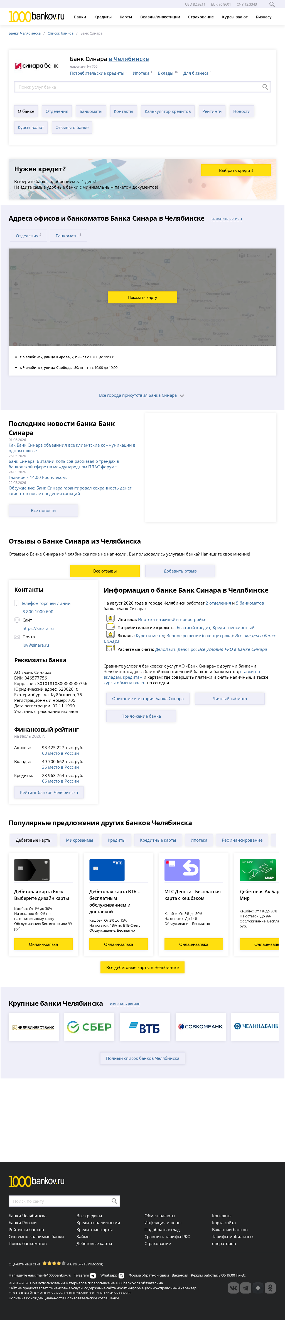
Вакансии (180, 1275)
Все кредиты (89, 1215)
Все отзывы (105, 571)
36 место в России (60, 767)
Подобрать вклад (162, 1229)
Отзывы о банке (72, 127)
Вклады (165, 73)
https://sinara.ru (38, 628)
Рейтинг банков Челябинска (49, 792)
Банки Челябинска (25, 33)
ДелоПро (187, 649)
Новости (241, 111)
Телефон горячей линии (46, 603)
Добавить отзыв (180, 571)
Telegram (81, 1275)
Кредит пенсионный (234, 627)
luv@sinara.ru (36, 645)
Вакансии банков (230, 1229)
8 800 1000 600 (38, 611)
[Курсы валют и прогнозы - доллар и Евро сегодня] (233, 1288)
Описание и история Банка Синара (148, 698)
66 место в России (60, 781)
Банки (80, 17)
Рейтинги (212, 111)
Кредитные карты (158, 840)
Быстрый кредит (193, 627)
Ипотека (141, 73)
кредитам (132, 677)
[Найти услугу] (265, 86)
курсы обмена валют (125, 682)
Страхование (201, 17)
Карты (126, 17)
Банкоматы (91, 111)
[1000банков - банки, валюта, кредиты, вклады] (270, 1288)
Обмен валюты (159, 1215)
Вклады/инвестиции (160, 17)
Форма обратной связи (149, 1275)
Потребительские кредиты (97, 73)
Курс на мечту (150, 635)
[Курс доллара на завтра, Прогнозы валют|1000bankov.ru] (245, 1288)
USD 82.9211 (195, 4)
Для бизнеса (195, 73)
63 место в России (60, 753)
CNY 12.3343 (247, 4)
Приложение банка (141, 716)
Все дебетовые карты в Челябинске (142, 967)
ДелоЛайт (165, 649)
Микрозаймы (79, 840)
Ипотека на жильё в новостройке (172, 619)
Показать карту (142, 297)
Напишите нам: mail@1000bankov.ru (40, 1275)
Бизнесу (264, 17)
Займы (83, 1236)
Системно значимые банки (36, 1236)
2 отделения (218, 603)
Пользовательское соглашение (92, 1297)
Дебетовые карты (33, 840)
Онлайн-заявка (43, 944)
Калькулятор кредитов (168, 111)
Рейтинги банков (26, 1229)
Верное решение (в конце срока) (199, 635)
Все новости (43, 510)
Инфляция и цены (162, 1222)
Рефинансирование (242, 840)
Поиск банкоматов (28, 1243)
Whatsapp (108, 1275)
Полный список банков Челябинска (142, 1058)
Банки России (23, 1222)
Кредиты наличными (98, 1222)
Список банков (60, 33)
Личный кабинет (229, 698)
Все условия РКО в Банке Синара (232, 649)
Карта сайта (224, 1222)
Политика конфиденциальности (36, 1297)
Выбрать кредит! (236, 170)
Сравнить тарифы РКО (167, 1236)
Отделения (57, 111)
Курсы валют (235, 17)
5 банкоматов (250, 603)
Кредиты (103, 17)
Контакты (123, 111)
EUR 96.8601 (221, 4)
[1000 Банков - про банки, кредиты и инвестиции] (258, 1288)
